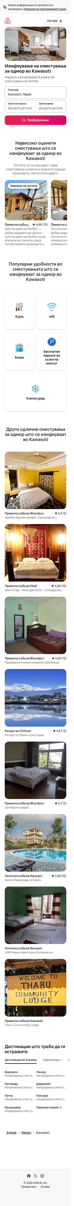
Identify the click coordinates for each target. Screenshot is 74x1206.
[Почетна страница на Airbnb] (8, 20)
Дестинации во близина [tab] (21, 1060)
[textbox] (20, 108)
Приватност (29, 1186)
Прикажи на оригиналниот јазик (44, 9)
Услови (45, 1186)
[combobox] (35, 94)
